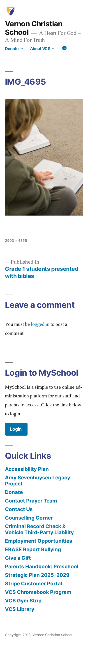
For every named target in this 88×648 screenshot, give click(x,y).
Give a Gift (18, 558)
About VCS (40, 48)
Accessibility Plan (27, 469)
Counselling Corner (29, 518)
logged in (40, 324)
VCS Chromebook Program (38, 592)
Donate (12, 48)
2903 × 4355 (16, 240)
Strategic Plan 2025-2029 (37, 575)
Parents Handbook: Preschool (41, 566)
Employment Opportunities (38, 541)
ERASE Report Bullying (33, 549)
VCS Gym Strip (23, 600)
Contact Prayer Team (31, 501)
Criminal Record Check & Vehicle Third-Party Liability (39, 529)
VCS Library (19, 609)
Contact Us (19, 509)
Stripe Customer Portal (33, 583)
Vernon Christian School (34, 28)
